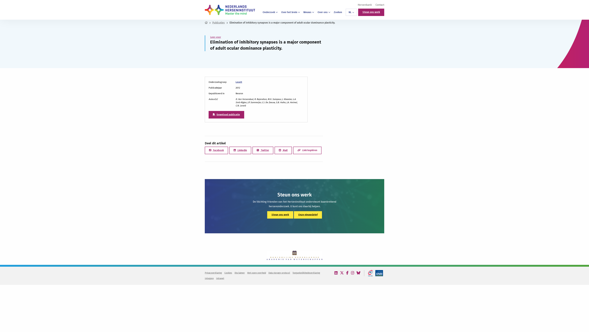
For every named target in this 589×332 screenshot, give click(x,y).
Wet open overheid (256, 273)
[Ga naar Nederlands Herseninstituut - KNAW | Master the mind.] (206, 22)
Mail (285, 150)
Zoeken (338, 12)
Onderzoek (269, 12)
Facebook (218, 150)
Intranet (220, 278)
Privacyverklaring (213, 273)
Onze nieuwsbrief (308, 214)
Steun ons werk (371, 12)
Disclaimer (240, 273)
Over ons (323, 12)
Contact (379, 5)
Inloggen (209, 278)
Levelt (239, 82)
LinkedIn (242, 150)
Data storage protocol (279, 273)
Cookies (228, 273)
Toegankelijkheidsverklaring (306, 273)
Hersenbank (365, 5)
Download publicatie (228, 114)
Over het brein (289, 12)
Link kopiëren (309, 150)
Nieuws (307, 12)
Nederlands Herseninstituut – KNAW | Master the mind (230, 10)
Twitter (264, 150)
